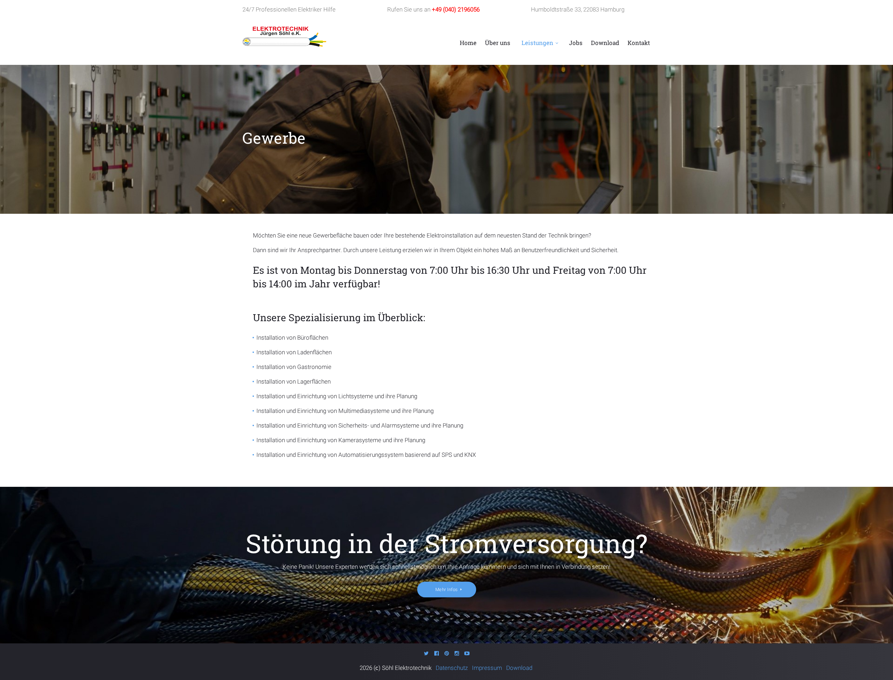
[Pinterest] (447, 653)
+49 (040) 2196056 (456, 9)
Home (468, 43)
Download (605, 43)
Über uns (497, 43)
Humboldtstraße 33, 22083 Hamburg (577, 9)
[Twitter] (426, 653)
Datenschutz (453, 667)
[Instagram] (457, 653)
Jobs (576, 43)
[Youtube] (467, 653)
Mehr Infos (446, 589)
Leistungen (537, 43)
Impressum (488, 667)
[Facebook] (437, 653)
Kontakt (639, 43)
